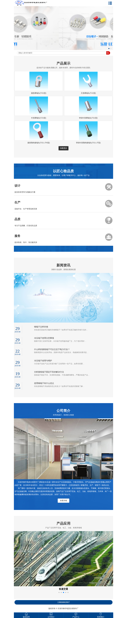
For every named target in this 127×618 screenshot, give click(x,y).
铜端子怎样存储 (41, 327)
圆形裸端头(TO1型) (38, 93)
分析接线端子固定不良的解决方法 (49, 372)
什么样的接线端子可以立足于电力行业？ (52, 349)
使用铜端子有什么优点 (44, 383)
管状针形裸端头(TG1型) (88, 118)
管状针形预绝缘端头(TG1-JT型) (88, 143)
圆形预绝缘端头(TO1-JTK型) (39, 143)
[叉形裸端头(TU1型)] (88, 90)
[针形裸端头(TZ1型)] (38, 115)
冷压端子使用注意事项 (44, 338)
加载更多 (63, 148)
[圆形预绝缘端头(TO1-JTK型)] (38, 139)
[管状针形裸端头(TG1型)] (88, 115)
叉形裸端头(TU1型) (88, 93)
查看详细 (63, 500)
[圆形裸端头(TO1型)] (38, 90)
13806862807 (63, 602)
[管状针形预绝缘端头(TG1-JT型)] (88, 139)
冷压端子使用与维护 (43, 361)
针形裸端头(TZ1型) (38, 118)
